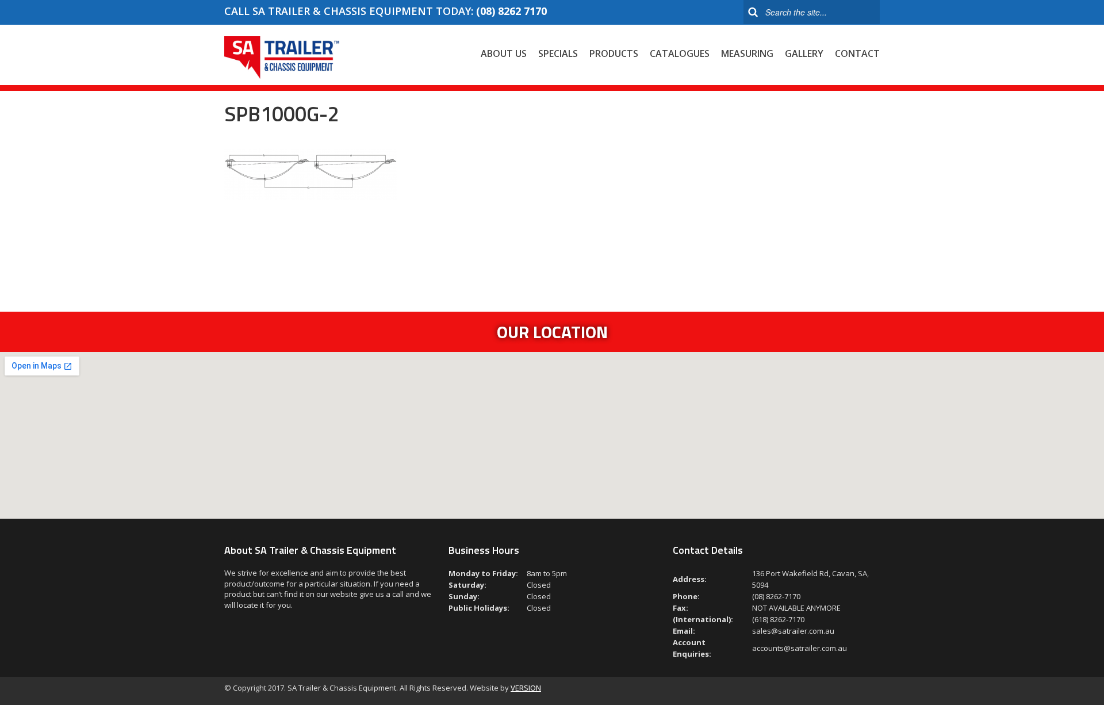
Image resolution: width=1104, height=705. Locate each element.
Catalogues (680, 53)
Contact (857, 53)
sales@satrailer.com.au (793, 631)
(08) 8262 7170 (511, 11)
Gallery (804, 53)
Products (613, 53)
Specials (558, 53)
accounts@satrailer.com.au (799, 648)
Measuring (747, 53)
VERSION (526, 688)
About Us (504, 53)
